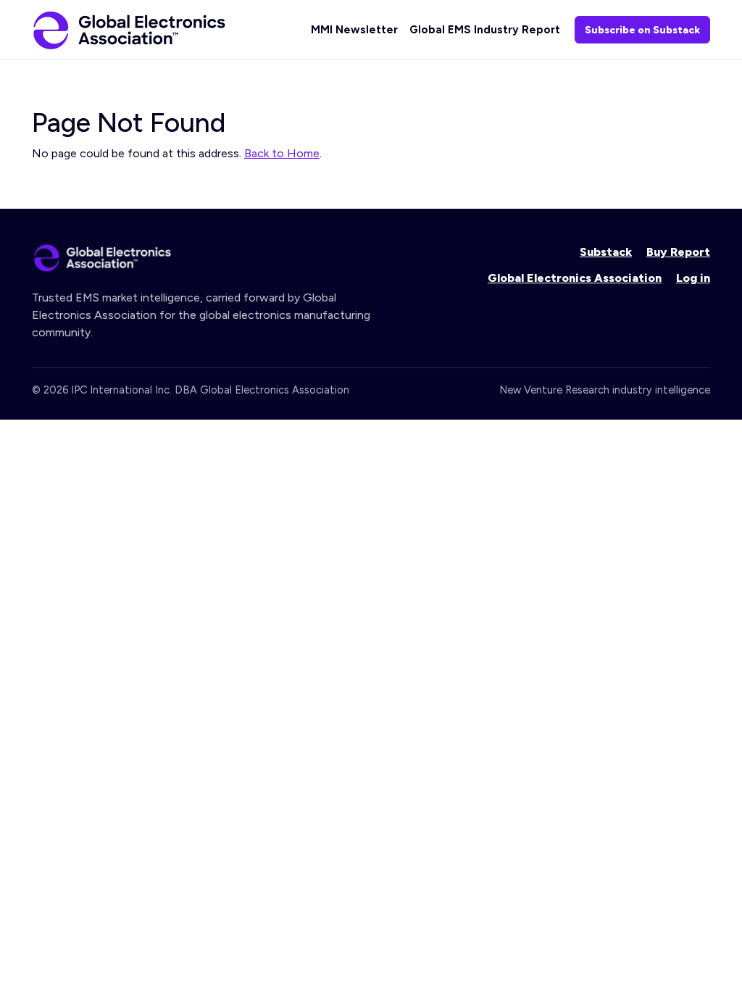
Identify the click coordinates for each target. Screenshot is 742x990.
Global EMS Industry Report (484, 29)
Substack (606, 252)
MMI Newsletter (354, 29)
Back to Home (282, 153)
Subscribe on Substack (642, 30)
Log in (693, 278)
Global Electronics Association (575, 278)
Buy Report (678, 252)
